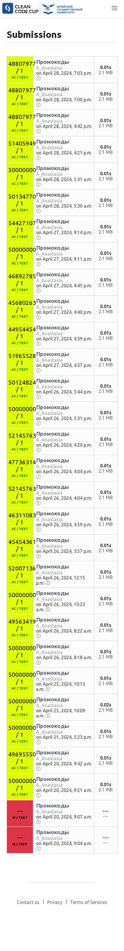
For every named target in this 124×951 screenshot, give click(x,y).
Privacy (54, 902)
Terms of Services (88, 902)
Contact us (28, 902)
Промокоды (52, 62)
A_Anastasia (49, 67)
